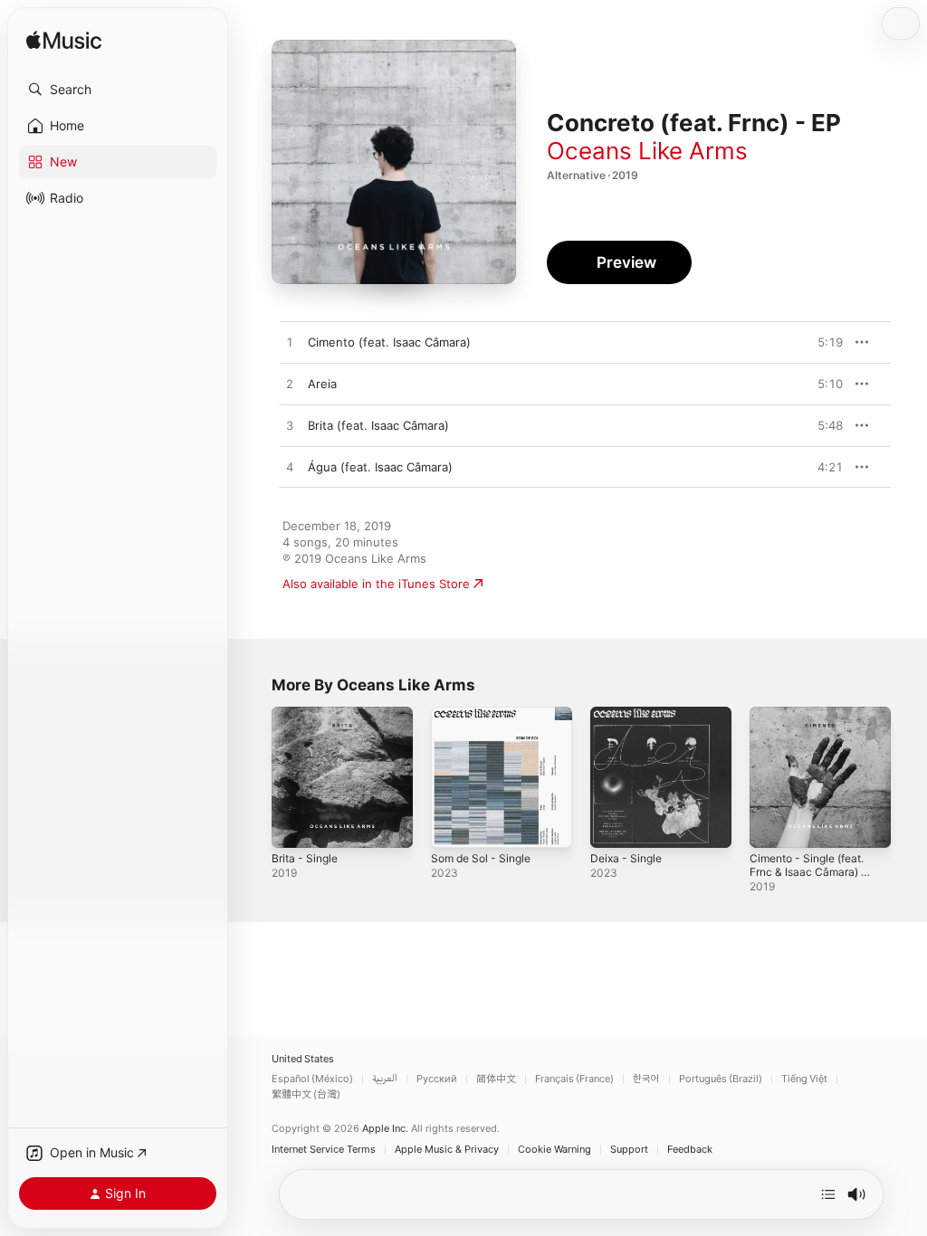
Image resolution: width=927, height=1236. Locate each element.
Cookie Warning (554, 1150)
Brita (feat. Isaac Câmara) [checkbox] (378, 425)
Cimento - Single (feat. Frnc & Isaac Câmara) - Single (808, 871)
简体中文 (496, 1079)
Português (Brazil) (720, 1079)
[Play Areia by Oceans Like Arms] (290, 384)
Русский (436, 1079)
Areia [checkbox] (322, 383)
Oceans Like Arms (647, 151)
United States (303, 1059)
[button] (117, 89)
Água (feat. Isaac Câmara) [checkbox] (380, 467)
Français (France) (574, 1079)
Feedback (689, 1150)
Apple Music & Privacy (447, 1150)
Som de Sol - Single (480, 858)
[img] (63, 41)
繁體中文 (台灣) (306, 1094)
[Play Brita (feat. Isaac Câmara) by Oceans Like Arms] (290, 426)
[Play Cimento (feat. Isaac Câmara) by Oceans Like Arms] (290, 343)
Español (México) (312, 1079)
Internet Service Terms (324, 1150)
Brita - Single (305, 858)
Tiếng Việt (804, 1079)
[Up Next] (828, 1194)
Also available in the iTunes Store (376, 583)
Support (629, 1150)
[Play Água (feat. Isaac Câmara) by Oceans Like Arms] (290, 468)
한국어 (646, 1079)
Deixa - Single (626, 858)
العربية (384, 1079)
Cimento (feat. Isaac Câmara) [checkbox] (389, 342)
